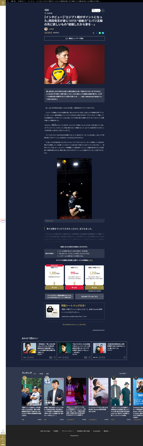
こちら (90, 260)
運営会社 (106, 431)
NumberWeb (96, 431)
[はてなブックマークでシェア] (103, 33)
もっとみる (122, 373)
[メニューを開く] (3, 3)
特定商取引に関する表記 (83, 431)
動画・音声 (95, 357)
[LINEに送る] (100, 33)
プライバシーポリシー (67, 431)
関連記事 (140, 438)
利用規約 (56, 431)
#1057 (59, 357)
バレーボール (31, 1)
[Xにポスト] (93, 33)
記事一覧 (13, 1)
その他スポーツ (21, 1)
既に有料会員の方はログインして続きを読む (74, 324)
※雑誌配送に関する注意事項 (94, 291)
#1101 (46, 10)
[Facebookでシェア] (96, 33)
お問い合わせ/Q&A (45, 431)
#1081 (24, 357)
